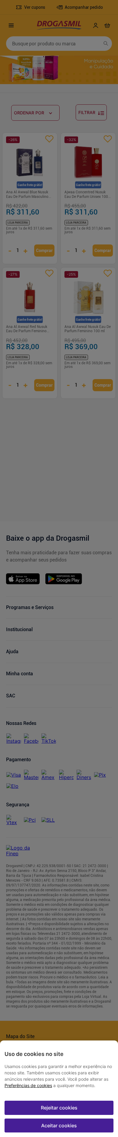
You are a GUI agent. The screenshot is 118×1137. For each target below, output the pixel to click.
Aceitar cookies (59, 1125)
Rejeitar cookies (59, 1108)
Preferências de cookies (28, 1085)
